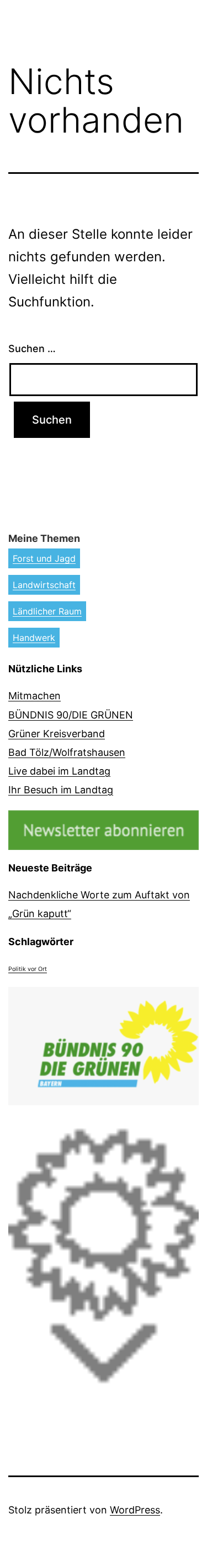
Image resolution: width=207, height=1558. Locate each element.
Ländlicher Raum (47, 611)
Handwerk (34, 637)
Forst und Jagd (44, 558)
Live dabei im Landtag (59, 771)
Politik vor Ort (27, 969)
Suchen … (32, 348)
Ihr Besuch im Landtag (60, 790)
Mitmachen (34, 695)
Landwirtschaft (44, 584)
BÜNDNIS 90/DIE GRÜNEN (70, 715)
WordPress (135, 1510)
